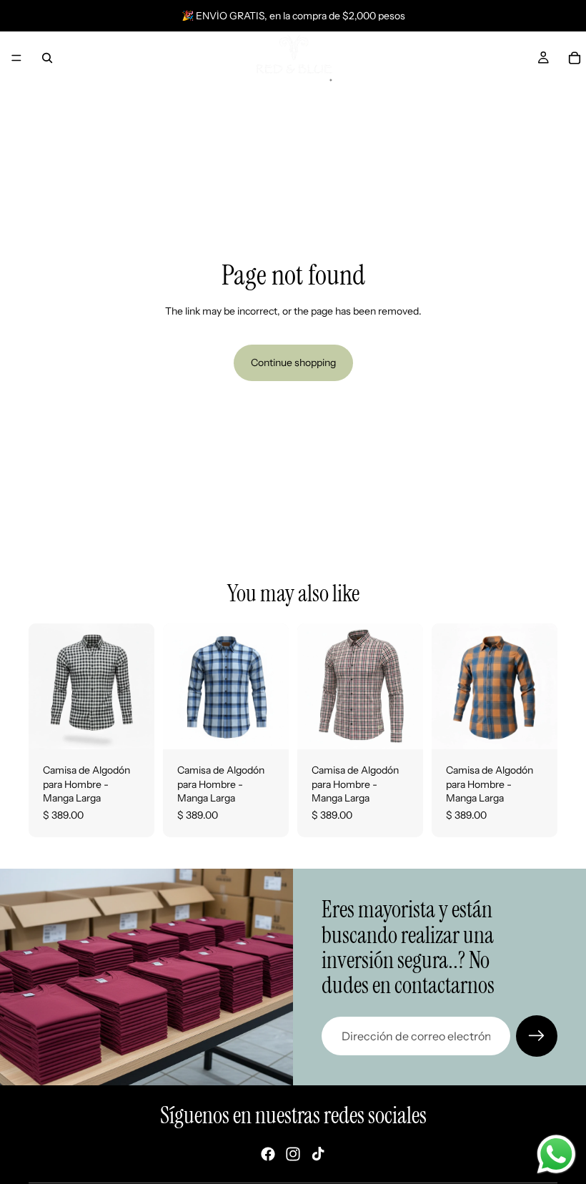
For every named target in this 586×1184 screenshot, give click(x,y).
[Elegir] (132, 727)
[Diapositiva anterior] (44, 686)
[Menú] (16, 57)
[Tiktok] (318, 1154)
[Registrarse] (536, 1036)
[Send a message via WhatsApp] (556, 1154)
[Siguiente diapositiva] (138, 686)
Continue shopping (293, 362)
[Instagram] (293, 1154)
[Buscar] (47, 58)
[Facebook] (268, 1154)
